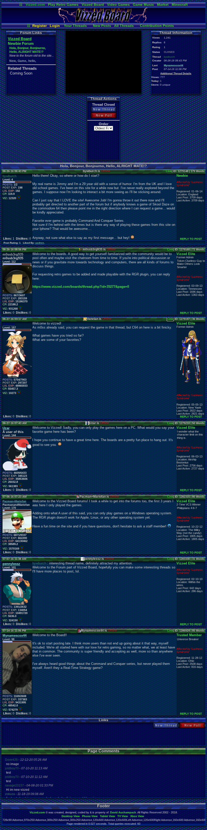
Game (22, 61)
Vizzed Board (93, 5)
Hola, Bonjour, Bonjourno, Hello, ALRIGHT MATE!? (27, 50)
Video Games (118, 5)
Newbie (182, 175)
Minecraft (180, 5)
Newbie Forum (21, 43)
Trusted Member (189, 635)
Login (55, 26)
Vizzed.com (35, 5)
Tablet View (107, 816)
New (12, 61)
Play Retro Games (63, 5)
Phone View (90, 816)
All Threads (124, 26)
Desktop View (71, 816)
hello (31, 61)
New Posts (102, 26)
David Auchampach (123, 812)
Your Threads (75, 26)
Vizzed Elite (185, 254)
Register (39, 26)
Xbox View (137, 816)
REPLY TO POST (191, 238)
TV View (122, 816)
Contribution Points (157, 26)
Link (169, 171)
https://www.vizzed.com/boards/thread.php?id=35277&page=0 (80, 286)
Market (163, 5)
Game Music (143, 5)
